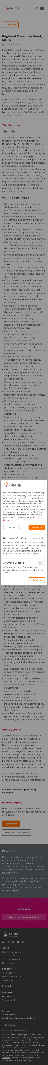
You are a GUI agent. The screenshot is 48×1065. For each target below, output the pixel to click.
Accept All (37, 527)
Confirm (37, 580)
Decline (11, 527)
